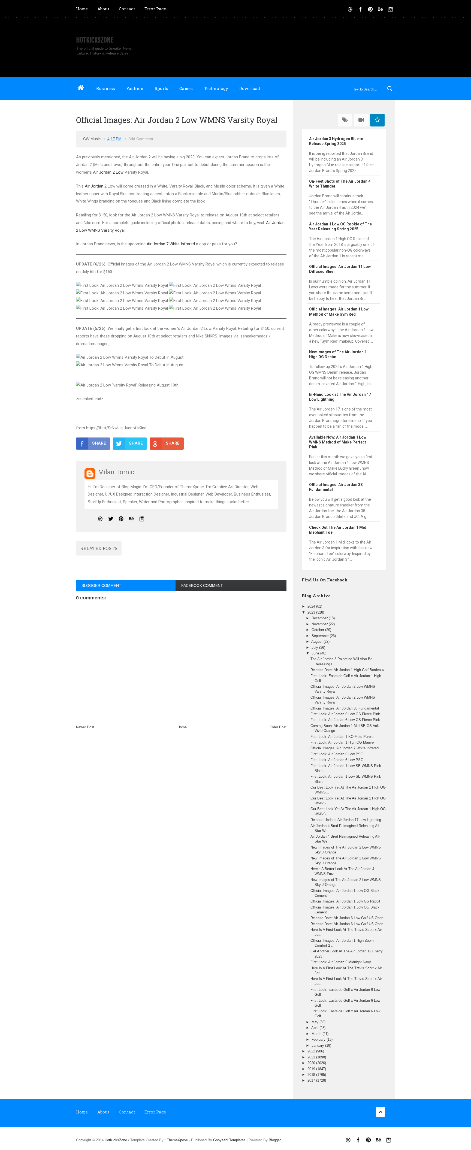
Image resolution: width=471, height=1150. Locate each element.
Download (249, 88)
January (318, 1045)
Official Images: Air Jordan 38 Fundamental (344, 708)
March (317, 1034)
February (319, 1039)
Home (82, 8)
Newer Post (85, 727)
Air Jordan (94, 186)
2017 (311, 1080)
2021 (311, 1057)
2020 (311, 1063)
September (321, 636)
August (317, 641)
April (315, 1028)
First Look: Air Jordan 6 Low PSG (336, 754)
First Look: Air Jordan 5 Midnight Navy (340, 962)
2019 (311, 1069)
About (103, 8)
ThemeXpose (177, 1140)
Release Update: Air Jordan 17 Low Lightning (345, 820)
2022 (311, 1051)
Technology (216, 88)
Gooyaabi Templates (229, 1140)
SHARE (99, 443)
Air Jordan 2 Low (108, 172)
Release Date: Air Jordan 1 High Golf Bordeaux (347, 670)
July (315, 647)
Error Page (155, 8)
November (320, 624)
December (320, 618)
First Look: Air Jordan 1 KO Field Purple (341, 737)
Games (186, 88)
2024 (311, 606)
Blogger (275, 1140)
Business (105, 88)
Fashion (135, 88)
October (318, 630)
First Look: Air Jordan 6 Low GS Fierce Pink (345, 714)
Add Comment (140, 139)
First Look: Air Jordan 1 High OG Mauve (342, 742)
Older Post (278, 727)
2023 (311, 612)
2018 (311, 1075)
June (316, 653)
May (315, 1022)
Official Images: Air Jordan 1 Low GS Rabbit (345, 901)
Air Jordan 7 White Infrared (171, 244)
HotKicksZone (94, 40)
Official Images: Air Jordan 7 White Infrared (344, 748)
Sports (161, 88)
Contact (127, 8)
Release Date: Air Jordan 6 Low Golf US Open (346, 918)
